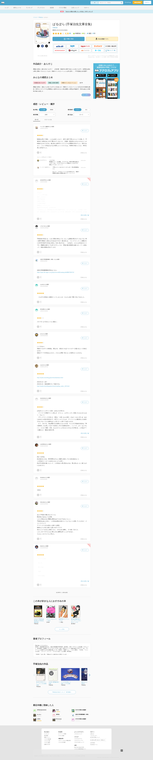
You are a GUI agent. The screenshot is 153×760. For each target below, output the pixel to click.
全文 (86, 109)
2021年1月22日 (44, 311)
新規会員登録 (137, 2)
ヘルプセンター (93, 735)
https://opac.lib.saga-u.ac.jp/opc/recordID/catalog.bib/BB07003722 (55, 272)
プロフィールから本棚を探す (64, 740)
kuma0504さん (43, 160)
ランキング (46, 733)
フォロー (85, 130)
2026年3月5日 (43, 261)
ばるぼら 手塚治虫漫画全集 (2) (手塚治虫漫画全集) (39, 621)
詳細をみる (84, 152)
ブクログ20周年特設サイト (80, 748)
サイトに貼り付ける (42, 55)
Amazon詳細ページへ (103, 39)
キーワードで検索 (62, 733)
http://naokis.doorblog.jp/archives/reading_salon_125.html (53, 386)
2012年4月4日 (43, 479)
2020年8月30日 (44, 335)
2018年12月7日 (44, 366)
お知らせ (92, 733)
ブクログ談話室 (47, 739)
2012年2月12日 (44, 547)
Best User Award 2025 (79, 747)
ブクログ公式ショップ (79, 742)
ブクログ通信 (47, 742)
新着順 (51, 109)
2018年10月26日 (44, 400)
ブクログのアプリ (78, 738)
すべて (37, 119)
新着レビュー (47, 737)
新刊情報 (46, 735)
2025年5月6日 (43, 181)
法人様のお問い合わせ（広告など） (98, 740)
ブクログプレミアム (78, 740)
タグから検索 (61, 735)
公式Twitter (92, 742)
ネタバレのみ (48, 119)
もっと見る (85, 95)
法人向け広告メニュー (95, 737)
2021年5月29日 (44, 286)
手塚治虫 (55, 27)
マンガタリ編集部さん (45, 167)
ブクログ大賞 (47, 740)
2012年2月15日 (44, 504)
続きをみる (60, 164)
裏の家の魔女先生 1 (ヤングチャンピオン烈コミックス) (76, 621)
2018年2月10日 (44, 446)
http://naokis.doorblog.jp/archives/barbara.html (50, 377)
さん (45, 126)
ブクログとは (127, 2)
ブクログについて (78, 733)
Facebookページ (93, 744)
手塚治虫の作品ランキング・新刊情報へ (61, 692)
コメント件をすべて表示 (44, 157)
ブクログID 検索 (61, 742)
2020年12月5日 (44, 128)
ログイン (147, 2)
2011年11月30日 (44, 227)
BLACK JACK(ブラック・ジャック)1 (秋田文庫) (41, 683)
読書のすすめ (47, 744)
